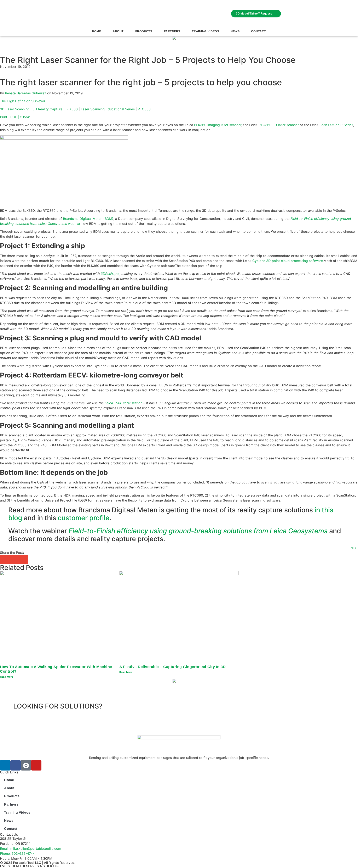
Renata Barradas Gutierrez (25, 93)
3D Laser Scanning (14, 109)
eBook (25, 117)
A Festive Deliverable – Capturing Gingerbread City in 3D (172, 667)
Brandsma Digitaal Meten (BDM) (88, 219)
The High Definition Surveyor (22, 101)
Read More (6, 676)
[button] (4, 559)
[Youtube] (36, 765)
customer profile (83, 518)
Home (96, 31)
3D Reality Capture (47, 109)
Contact (258, 31)
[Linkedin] (5, 765)
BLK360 (71, 109)
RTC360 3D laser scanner (279, 125)
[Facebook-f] (15, 765)
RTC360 (144, 109)
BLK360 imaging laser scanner (217, 125)
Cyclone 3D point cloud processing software (287, 261)
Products (143, 31)
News (235, 31)
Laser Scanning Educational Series (108, 109)
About (118, 31)
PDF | (15, 117)
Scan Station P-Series (336, 125)
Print (4, 117)
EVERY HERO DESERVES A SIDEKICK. (29, 866)
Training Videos (205, 31)
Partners (172, 31)
